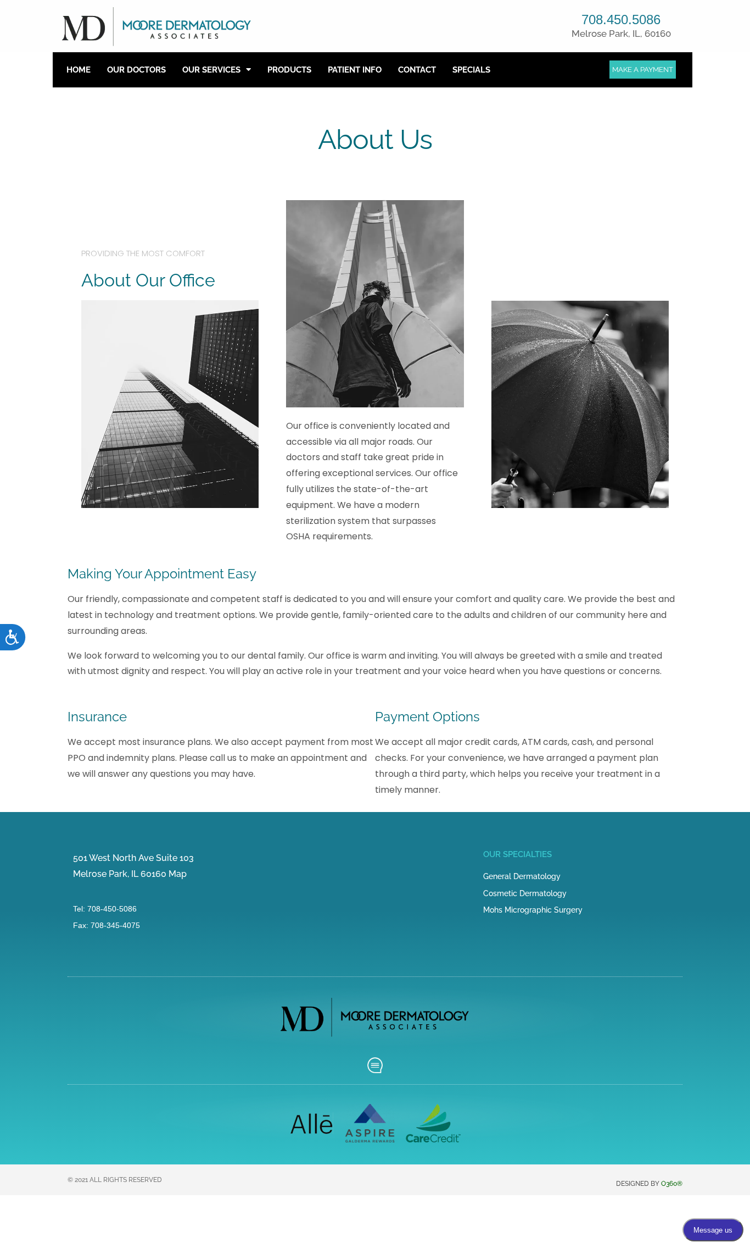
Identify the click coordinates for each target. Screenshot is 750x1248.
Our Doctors (136, 70)
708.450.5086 (621, 19)
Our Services (211, 70)
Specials (471, 70)
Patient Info (355, 70)
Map (178, 874)
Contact (417, 70)
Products (289, 70)
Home (78, 70)
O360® (671, 1184)
